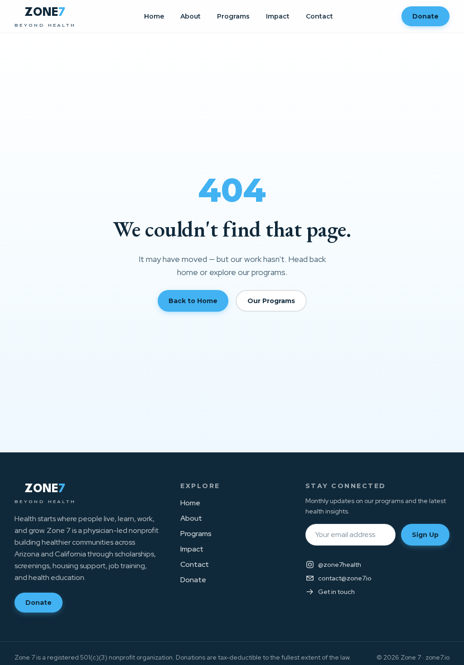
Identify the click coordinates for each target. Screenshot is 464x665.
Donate (425, 16)
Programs (233, 16)
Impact (278, 16)
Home (154, 16)
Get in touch (336, 592)
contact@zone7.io (345, 578)
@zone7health (339, 564)
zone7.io (437, 657)
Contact (319, 16)
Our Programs (271, 301)
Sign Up (425, 535)
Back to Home (193, 301)
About (190, 16)
